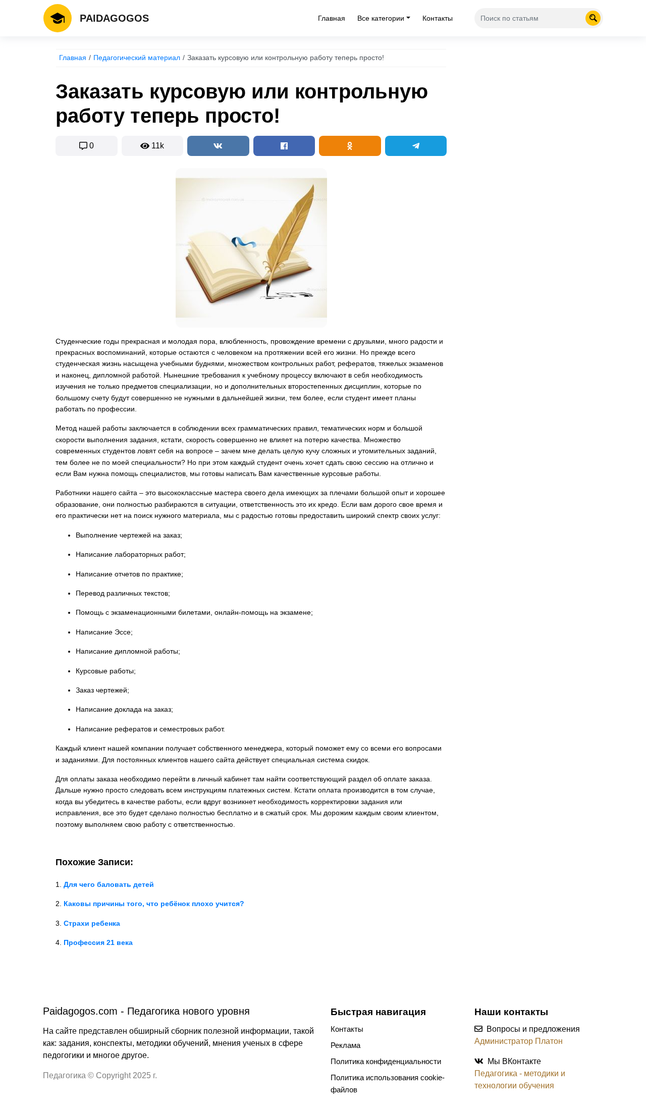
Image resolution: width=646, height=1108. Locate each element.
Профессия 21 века (98, 942)
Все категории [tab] (380, 18)
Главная (331, 18)
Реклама (345, 1045)
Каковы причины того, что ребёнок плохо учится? (154, 904)
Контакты (437, 18)
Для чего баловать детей (109, 884)
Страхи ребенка (92, 923)
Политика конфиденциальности (386, 1061)
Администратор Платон (518, 1041)
